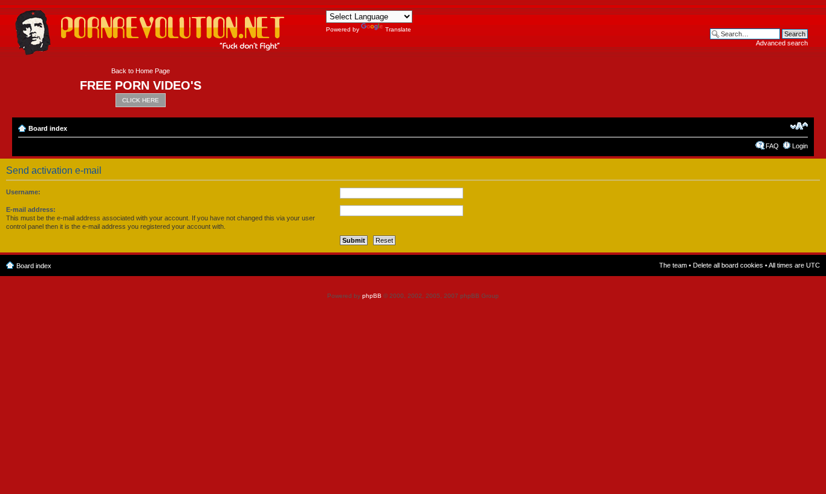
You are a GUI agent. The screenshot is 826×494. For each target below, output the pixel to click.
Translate (398, 29)
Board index (47, 128)
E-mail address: (31, 209)
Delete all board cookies (728, 265)
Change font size (799, 125)
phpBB (372, 295)
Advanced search (782, 43)
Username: (23, 192)
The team (673, 265)
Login (800, 146)
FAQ (772, 146)
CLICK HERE (140, 100)
